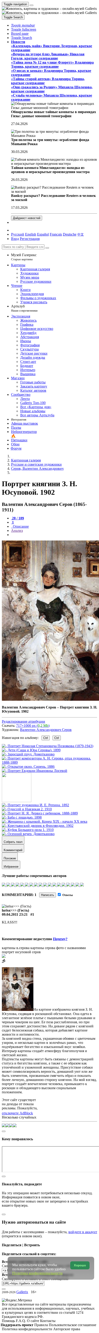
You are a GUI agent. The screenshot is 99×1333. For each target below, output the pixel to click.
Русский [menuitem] (17, 234)
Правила (41, 1325)
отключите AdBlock (17, 1113)
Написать (47, 895)
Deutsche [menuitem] (69, 234)
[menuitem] (80, 234)
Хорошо (80, 1265)
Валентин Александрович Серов (46, 730)
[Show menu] (31, 5)
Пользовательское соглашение (72, 1325)
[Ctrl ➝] (35, 805)
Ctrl (45, 738)
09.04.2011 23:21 (15, 914)
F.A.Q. (21, 1321)
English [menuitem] (30, 234)
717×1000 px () (33, 726)
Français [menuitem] (56, 234)
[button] (23, 25)
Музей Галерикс (24, 257)
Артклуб (24, 308)
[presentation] (54, 535)
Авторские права (66, 1329)
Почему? (60, 939)
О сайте (33, 1321)
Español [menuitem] (43, 234)
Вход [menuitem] (15, 239)
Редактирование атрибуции (23, 721)
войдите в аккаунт (82, 1232)
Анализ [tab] (17, 530)
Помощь (9, 1321)
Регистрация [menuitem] (30, 239)
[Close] (47, 248)
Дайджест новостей (26, 218)
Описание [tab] (20, 526)
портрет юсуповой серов (21, 952)
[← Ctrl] (34, 771)
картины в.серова (15, 948)
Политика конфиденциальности (27, 1329)
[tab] (17, 518)
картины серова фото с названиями (58, 948)
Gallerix (22, 1292)
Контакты (47, 1321)
